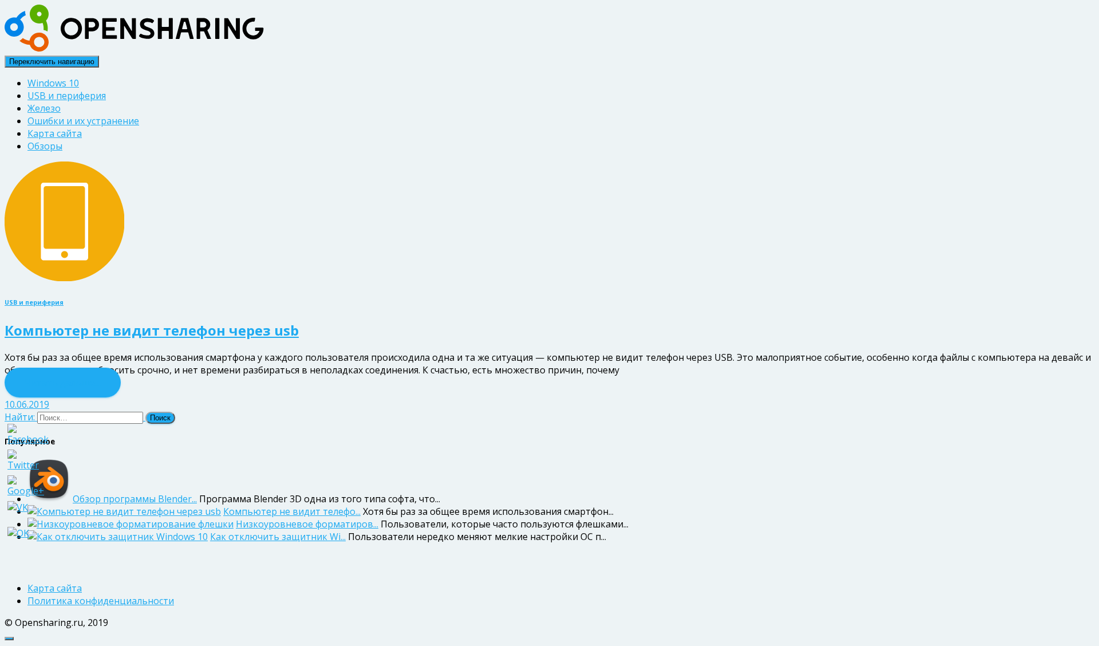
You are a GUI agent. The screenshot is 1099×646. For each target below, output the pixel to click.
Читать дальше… (62, 382)
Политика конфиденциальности (100, 600)
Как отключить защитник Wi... (278, 536)
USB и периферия (66, 95)
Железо (44, 108)
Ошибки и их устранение (83, 121)
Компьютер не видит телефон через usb (152, 330)
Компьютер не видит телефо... (292, 511)
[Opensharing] (134, 48)
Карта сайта (54, 133)
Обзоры (44, 146)
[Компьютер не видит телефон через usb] (64, 277)
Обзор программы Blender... (135, 499)
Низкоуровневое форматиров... (307, 524)
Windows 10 (53, 83)
